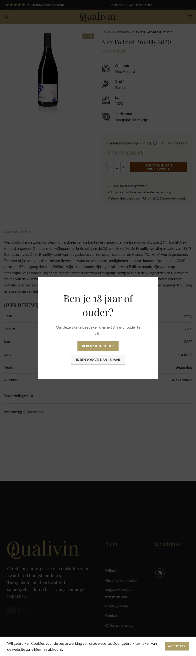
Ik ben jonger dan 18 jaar (98, 360)
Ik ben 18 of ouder (98, 346)
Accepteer (176, 646)
